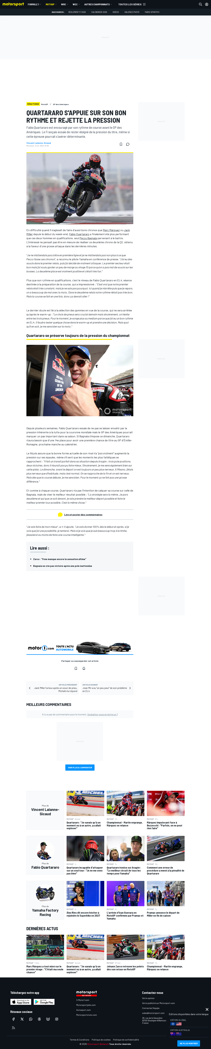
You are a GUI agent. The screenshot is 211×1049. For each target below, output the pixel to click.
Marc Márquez (111, 230)
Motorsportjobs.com (86, 1005)
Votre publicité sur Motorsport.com (158, 1003)
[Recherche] (200, 4)
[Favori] (121, 144)
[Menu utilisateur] (207, 4)
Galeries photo (131, 12)
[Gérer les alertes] (84, 668)
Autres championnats (97, 4)
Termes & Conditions (79, 1039)
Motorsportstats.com (86, 1015)
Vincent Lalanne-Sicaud (38, 143)
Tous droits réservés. (120, 1044)
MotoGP (50, 4)
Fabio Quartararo (79, 234)
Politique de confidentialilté (126, 1039)
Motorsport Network (98, 1044)
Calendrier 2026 (99, 12)
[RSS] (13, 1028)
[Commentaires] (128, 144)
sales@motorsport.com (153, 1013)
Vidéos (116, 12)
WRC (63, 4)
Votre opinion (148, 998)
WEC (75, 4)
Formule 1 (33, 4)
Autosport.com (83, 1010)
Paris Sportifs (152, 12)
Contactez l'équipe (150, 1008)
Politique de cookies (101, 1039)
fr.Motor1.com (82, 1000)
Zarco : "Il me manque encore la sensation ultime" (59, 558)
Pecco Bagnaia (88, 238)
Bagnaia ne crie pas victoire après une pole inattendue (62, 565)
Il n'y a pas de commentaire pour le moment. (80, 714)
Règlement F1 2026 (77, 12)
